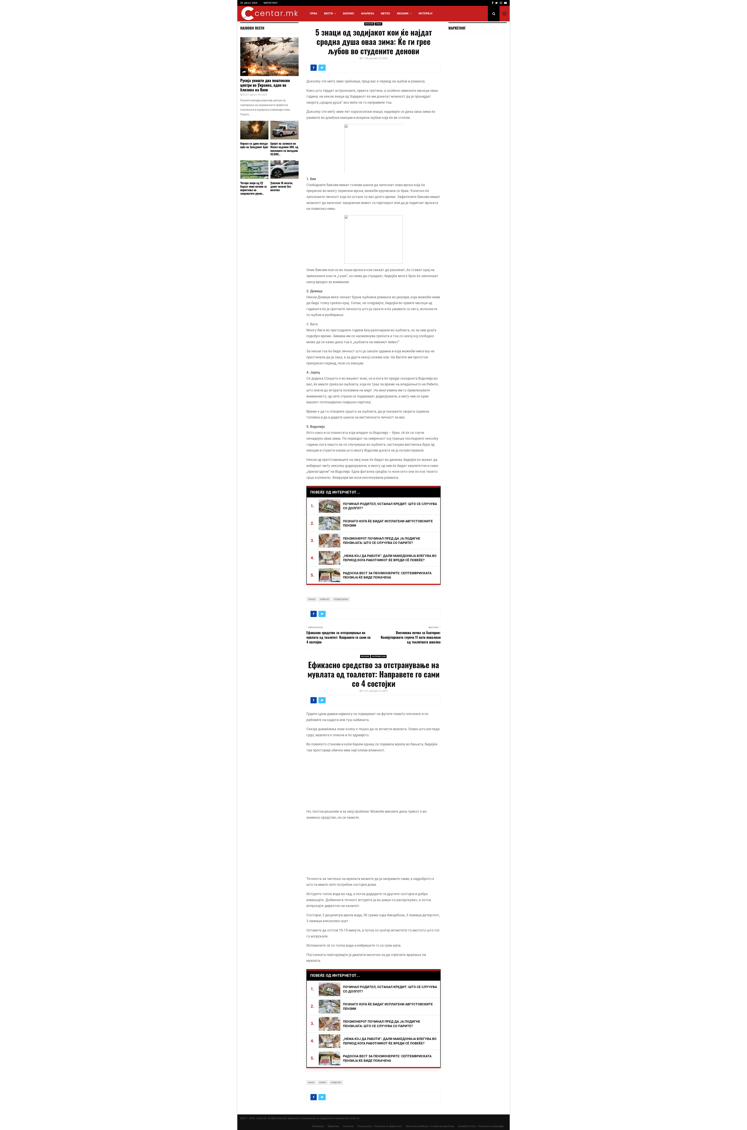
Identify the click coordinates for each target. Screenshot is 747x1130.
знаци (311, 599)
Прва (313, 13)
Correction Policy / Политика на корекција (481, 1126)
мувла (322, 1082)
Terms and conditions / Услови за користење (430, 1126)
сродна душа (341, 599)
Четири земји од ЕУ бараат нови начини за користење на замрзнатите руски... (253, 188)
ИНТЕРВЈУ (426, 13)
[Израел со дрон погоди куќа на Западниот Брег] (254, 130)
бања (311, 1082)
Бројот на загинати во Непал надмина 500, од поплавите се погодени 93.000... (284, 148)
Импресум (318, 1126)
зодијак (324, 599)
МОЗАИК (403, 13)
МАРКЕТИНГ (271, 3)
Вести (328, 13)
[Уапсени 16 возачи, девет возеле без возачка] (284, 169)
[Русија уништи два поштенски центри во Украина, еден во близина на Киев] (269, 56)
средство (336, 1082)
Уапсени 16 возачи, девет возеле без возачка (281, 186)
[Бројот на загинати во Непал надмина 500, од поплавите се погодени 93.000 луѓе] (284, 130)
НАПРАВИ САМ (379, 656)
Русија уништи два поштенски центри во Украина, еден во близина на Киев (265, 85)
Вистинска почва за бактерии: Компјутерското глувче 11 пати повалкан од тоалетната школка (411, 637)
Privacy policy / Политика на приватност (379, 1126)
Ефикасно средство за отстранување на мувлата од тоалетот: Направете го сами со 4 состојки (338, 637)
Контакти (348, 1126)
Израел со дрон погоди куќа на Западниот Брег (254, 145)
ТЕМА (378, 24)
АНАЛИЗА (367, 13)
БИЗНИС (348, 13)
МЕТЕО (385, 13)
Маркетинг (333, 1126)
